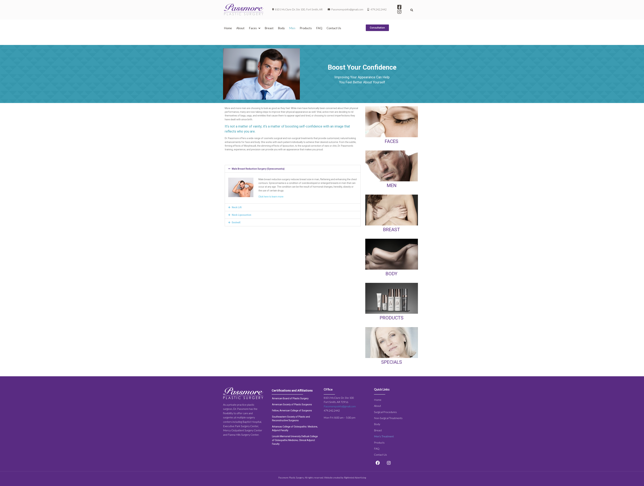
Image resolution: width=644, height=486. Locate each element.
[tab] (293, 168)
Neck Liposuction (241, 215)
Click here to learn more (271, 196)
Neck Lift (237, 207)
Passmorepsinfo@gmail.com (340, 406)
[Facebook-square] (399, 7)
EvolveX (236, 222)
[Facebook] (378, 463)
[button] (377, 27)
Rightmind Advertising (355, 477)
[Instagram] (399, 11)
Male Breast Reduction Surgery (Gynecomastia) (258, 168)
